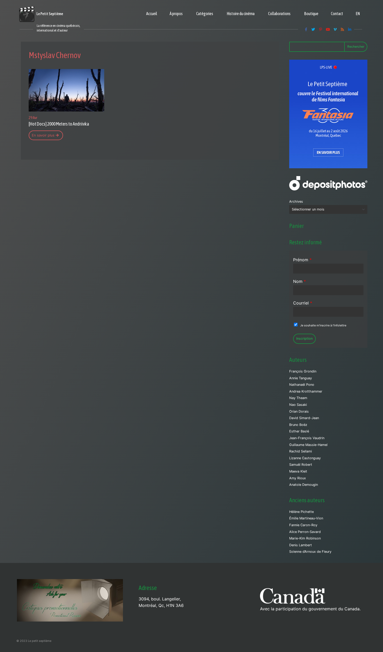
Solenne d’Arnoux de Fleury (310, 552)
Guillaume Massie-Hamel (308, 445)
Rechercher (355, 46)
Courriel (302, 303)
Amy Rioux (297, 478)
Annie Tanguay (300, 378)
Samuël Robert (300, 465)
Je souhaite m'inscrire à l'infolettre (323, 325)
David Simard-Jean (304, 418)
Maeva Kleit (298, 471)
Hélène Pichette (301, 512)
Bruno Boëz (298, 425)
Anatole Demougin (303, 485)
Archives (296, 201)
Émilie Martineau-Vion (306, 518)
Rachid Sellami (300, 451)
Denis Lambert (300, 545)
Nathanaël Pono (301, 385)
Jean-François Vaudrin (306, 438)
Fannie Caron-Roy (303, 525)
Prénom (302, 259)
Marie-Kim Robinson (305, 538)
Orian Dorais (299, 411)
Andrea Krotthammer (305, 391)
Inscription (304, 338)
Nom (299, 281)
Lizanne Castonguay (305, 458)
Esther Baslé (299, 431)
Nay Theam (298, 398)
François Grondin (302, 371)
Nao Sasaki (298, 405)
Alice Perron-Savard (305, 532)
